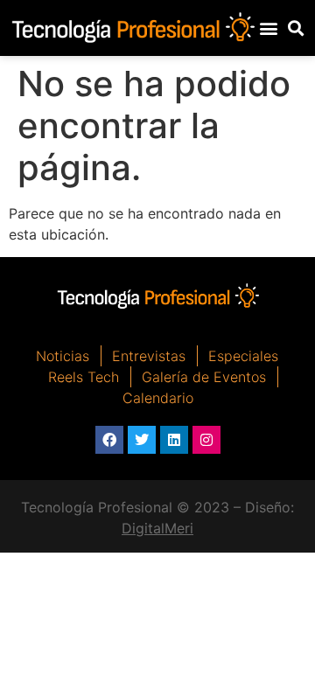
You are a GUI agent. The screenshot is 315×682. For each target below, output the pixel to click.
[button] (269, 27)
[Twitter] (142, 440)
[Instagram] (206, 440)
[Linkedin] (174, 440)
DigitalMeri (157, 528)
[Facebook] (109, 440)
